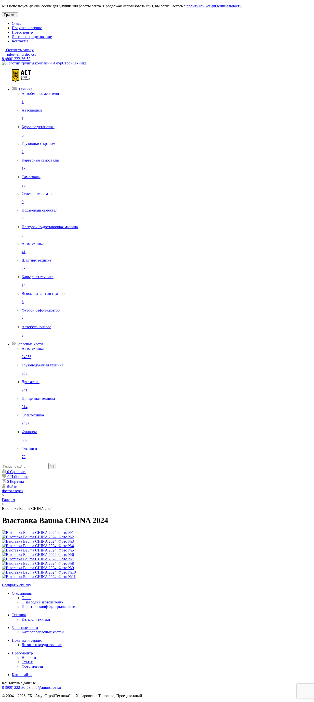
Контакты (20, 41)
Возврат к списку (16, 585)
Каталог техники (36, 619)
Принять (10, 15)
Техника (19, 615)
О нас (16, 23)
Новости (29, 657)
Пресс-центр (22, 32)
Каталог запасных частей (43, 632)
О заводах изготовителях (43, 602)
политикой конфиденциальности (214, 6)
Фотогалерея (32, 666)
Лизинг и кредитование (32, 37)
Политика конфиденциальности (48, 606)
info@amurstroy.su (21, 54)
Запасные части (25, 628)
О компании (22, 593)
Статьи (27, 662)
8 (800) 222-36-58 (16, 59)
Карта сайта (22, 675)
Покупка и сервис (27, 28)
